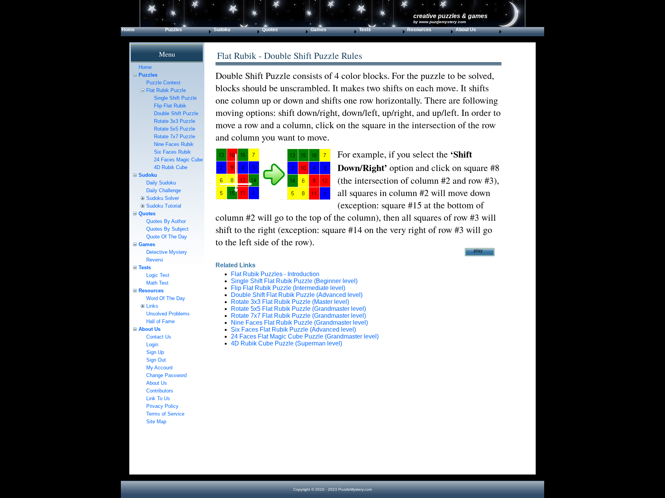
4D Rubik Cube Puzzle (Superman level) (286, 343)
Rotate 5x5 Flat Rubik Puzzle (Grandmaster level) (298, 308)
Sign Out (156, 360)
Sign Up (155, 352)
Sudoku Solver (162, 198)
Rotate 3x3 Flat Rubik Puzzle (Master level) (290, 301)
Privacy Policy (162, 406)
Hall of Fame (160, 321)
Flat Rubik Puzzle (166, 90)
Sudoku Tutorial (163, 206)
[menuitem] (143, 31)
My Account (159, 368)
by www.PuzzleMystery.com (439, 22)
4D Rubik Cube (170, 167)
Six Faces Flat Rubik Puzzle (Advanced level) (293, 329)
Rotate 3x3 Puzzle (174, 121)
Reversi (154, 260)
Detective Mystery (166, 252)
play (478, 250)
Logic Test (157, 275)
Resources (151, 290)
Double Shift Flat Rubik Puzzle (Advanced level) (297, 295)
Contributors (159, 391)
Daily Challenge (163, 190)
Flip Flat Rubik (170, 106)
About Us (149, 329)
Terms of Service (165, 414)
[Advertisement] (358, 421)
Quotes (147, 213)
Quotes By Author (166, 221)
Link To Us (158, 398)
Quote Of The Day (166, 237)
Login (152, 344)
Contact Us (158, 337)
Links (152, 306)
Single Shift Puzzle (175, 98)
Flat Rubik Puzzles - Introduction (275, 274)
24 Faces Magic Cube (178, 160)
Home (128, 29)
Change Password (166, 375)
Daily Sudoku (161, 183)
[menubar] (312, 31)
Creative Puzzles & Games (450, 16)
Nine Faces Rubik (174, 144)
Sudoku (148, 175)
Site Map (156, 421)
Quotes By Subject (167, 229)
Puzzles (173, 29)
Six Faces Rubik (172, 152)
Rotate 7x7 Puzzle (174, 136)
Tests (365, 29)
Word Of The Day (165, 298)
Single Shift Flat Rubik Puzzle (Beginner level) (294, 281)
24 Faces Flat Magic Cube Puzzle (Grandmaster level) (305, 336)
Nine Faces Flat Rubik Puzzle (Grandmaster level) (299, 322)
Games (318, 29)
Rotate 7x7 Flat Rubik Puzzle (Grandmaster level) (298, 315)
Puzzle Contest (163, 83)
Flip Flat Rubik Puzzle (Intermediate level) (288, 288)
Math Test (157, 283)
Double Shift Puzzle (176, 113)
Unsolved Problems (168, 314)
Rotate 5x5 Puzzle (174, 129)
